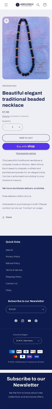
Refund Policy (13, 263)
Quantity (6, 121)
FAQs (8, 290)
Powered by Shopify (35, 362)
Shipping (6, 116)
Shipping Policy (13, 277)
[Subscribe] (42, 309)
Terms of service (14, 270)
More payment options (26, 153)
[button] (6, 4)
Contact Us (11, 283)
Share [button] (9, 217)
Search (9, 250)
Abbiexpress (20, 362)
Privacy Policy (13, 257)
